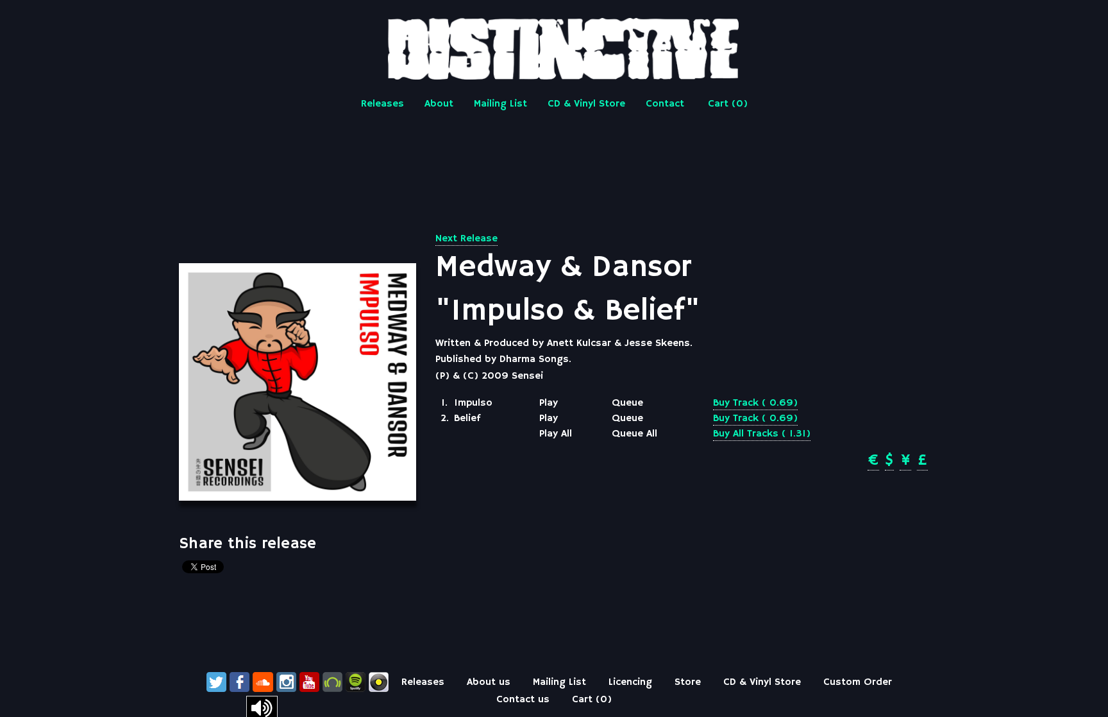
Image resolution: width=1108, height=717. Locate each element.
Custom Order (857, 682)
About (438, 104)
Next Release (466, 238)
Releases (382, 104)
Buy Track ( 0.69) (755, 403)
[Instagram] (286, 682)
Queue (627, 403)
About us (488, 682)
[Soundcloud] (263, 682)
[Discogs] (379, 682)
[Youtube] (309, 682)
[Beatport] (332, 682)
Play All (555, 434)
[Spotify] (355, 682)
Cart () (728, 104)
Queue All (634, 434)
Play (548, 403)
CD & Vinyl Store (586, 104)
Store (688, 682)
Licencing (630, 682)
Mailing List (500, 104)
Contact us (523, 699)
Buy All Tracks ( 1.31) (761, 434)
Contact (665, 104)
